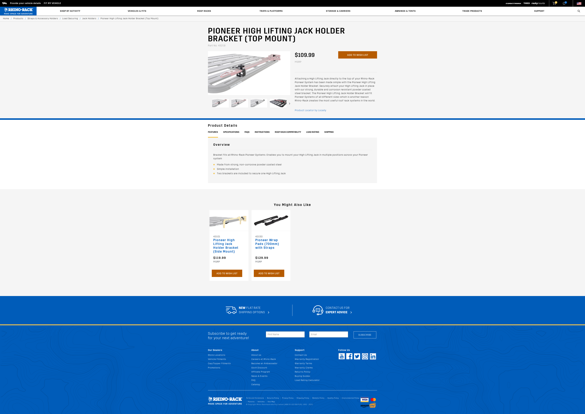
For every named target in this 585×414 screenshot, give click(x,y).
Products (18, 18)
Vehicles (261, 402)
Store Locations (216, 355)
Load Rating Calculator (307, 380)
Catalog (255, 384)
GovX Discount (259, 367)
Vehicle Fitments (217, 359)
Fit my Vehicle (52, 3)
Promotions (214, 367)
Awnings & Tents (405, 11)
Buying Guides (302, 376)
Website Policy (318, 398)
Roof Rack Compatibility (288, 132)
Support (539, 11)
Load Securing (70, 18)
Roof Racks (204, 11)
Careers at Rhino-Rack (263, 359)
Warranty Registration (307, 359)
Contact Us (301, 355)
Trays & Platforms (271, 11)
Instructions (262, 132)
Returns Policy (302, 372)
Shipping (329, 132)
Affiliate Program (260, 372)
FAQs (247, 132)
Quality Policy (333, 398)
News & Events (259, 376)
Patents (251, 402)
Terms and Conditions (255, 398)
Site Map (271, 402)
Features (213, 132)
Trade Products (472, 11)
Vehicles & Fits (137, 11)
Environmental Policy (350, 398)
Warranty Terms (303, 363)
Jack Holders (89, 18)
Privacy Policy (288, 398)
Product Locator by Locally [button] (310, 110)
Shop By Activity (70, 11)
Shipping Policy (303, 398)
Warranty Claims (304, 367)
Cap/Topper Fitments (219, 363)
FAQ (253, 380)
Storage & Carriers (338, 11)
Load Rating (312, 132)
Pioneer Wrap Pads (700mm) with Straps (267, 244)
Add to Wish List (357, 55)
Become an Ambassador (264, 363)
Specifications (231, 132)
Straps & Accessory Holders (43, 18)
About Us (256, 355)
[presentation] (289, 103)
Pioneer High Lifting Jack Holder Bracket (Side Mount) (225, 245)
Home (6, 18)
